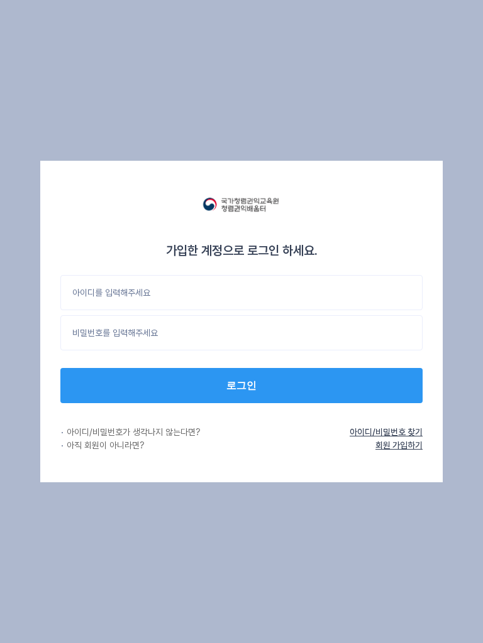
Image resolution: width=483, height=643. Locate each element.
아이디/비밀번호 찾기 (386, 432)
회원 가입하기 (399, 445)
